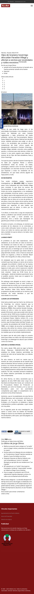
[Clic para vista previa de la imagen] (17, 109)
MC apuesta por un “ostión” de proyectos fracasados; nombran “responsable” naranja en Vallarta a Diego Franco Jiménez (18, 468)
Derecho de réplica (6, 519)
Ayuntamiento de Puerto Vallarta (10, 513)
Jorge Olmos (12, 65)
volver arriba (5, 494)
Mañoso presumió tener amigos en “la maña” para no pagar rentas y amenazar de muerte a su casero (18, 448)
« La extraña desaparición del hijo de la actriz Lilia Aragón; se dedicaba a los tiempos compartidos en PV (16, 482)
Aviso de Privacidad (6, 516)
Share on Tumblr (17, 433)
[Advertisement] (17, 34)
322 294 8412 (11, 1)
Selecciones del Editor (16, 441)
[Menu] (32, 5)
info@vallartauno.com (20, 1)
